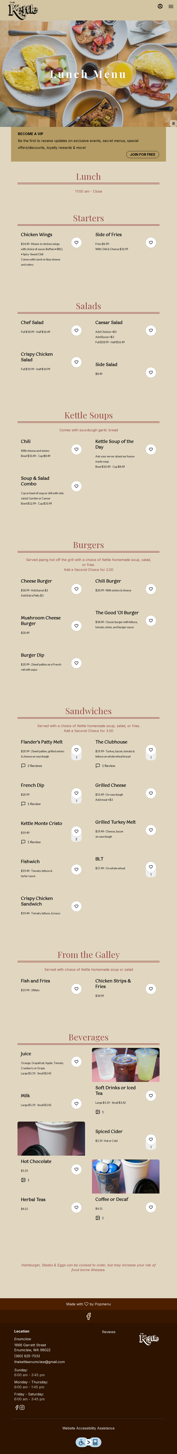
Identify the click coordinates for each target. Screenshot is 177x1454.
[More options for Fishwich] (76, 869)
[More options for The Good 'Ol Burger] (151, 621)
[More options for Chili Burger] (151, 589)
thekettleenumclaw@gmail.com (39, 1362)
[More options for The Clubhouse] (151, 750)
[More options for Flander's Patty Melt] (76, 750)
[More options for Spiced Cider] (151, 1139)
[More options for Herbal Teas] (76, 1207)
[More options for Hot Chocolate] (76, 1169)
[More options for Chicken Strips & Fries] (151, 989)
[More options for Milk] (76, 1104)
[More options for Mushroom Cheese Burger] (76, 626)
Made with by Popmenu (57, 1304)
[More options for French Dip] (76, 793)
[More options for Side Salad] (151, 372)
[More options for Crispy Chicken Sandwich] (76, 906)
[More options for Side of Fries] (151, 242)
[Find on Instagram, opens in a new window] (22, 1408)
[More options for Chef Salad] (76, 330)
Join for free (142, 154)
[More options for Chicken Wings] (76, 242)
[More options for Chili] (76, 449)
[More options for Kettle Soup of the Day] (151, 449)
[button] (51, 254)
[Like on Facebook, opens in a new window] (88, 1317)
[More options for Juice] (76, 1062)
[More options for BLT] (151, 867)
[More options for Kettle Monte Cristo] (76, 831)
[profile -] (160, 6)
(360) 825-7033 (27, 1356)
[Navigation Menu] (171, 6)
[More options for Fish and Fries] (76, 989)
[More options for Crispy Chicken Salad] (76, 362)
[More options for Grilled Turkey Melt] (151, 830)
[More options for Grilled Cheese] (151, 793)
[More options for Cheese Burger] (76, 589)
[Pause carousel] (173, 123)
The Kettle (149, 1339)
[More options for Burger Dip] (76, 663)
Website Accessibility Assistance (88, 1428)
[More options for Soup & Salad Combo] (76, 486)
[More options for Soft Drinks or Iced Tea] (151, 1096)
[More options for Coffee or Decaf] (151, 1207)
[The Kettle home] (22, 10)
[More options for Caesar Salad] (151, 330)
